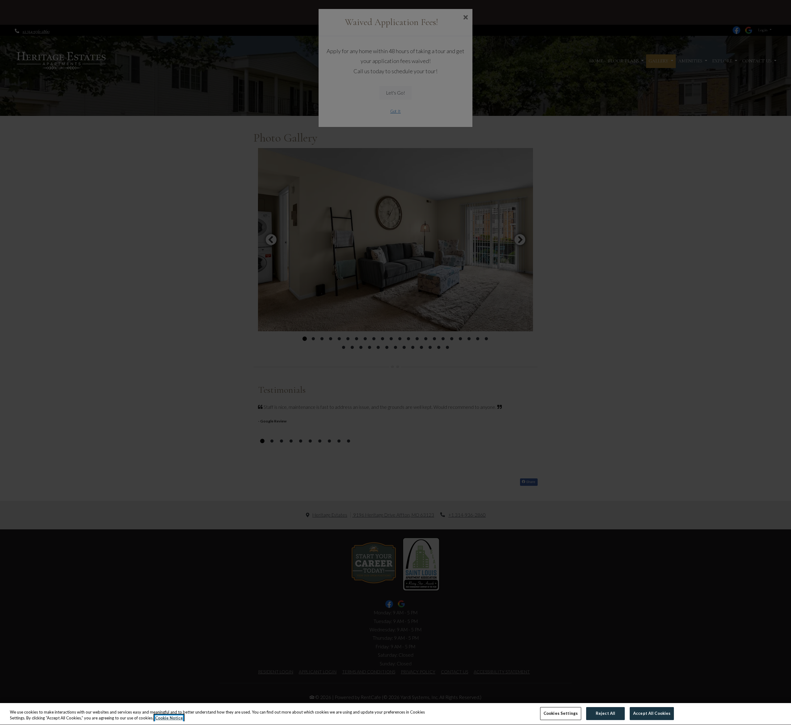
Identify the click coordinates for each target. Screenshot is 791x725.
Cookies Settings (561, 713)
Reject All (605, 713)
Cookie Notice (169, 718)
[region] (395, 714)
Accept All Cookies (651, 713)
